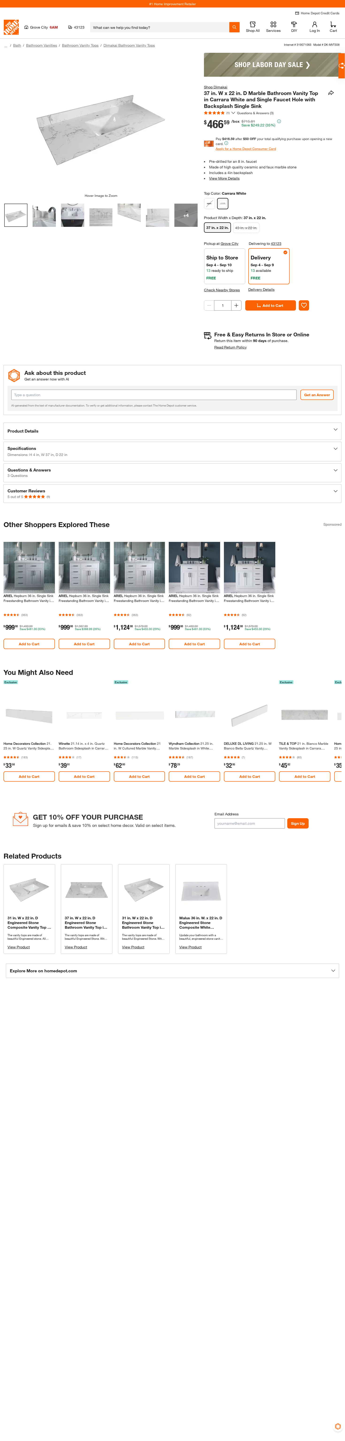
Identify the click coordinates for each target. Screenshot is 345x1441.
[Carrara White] (222, 203)
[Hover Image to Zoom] (101, 123)
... (6, 46)
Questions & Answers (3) (255, 113)
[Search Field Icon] (234, 27)
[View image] (15, 215)
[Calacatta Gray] (209, 203)
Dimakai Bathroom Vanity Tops (129, 45)
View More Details (224, 178)
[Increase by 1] (236, 305)
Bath (17, 45)
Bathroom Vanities (41, 45)
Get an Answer (317, 394)
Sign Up (298, 823)
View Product (19, 947)
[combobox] (159, 27)
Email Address (227, 814)
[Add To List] (304, 305)
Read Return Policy (230, 347)
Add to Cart (273, 305)
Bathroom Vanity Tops (80, 45)
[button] (172, 431)
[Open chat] (341, 65)
